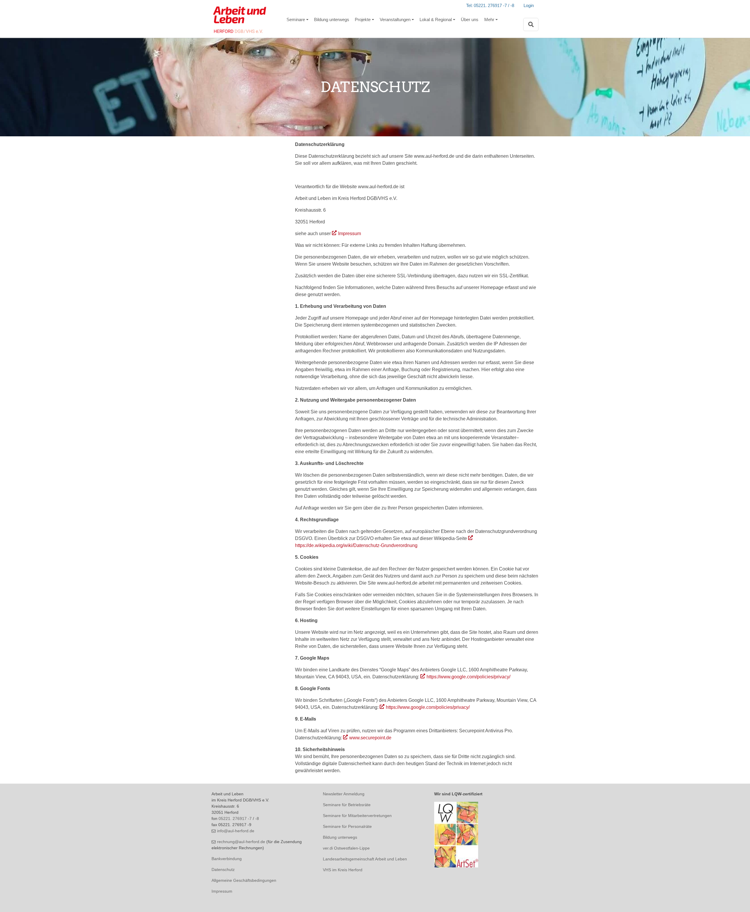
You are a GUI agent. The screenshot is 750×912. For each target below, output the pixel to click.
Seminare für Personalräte (347, 826)
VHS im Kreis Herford (342, 869)
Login (529, 5)
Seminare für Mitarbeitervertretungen (357, 815)
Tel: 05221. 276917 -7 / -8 (490, 5)
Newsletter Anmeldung (343, 794)
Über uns (469, 19)
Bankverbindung (227, 858)
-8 (257, 818)
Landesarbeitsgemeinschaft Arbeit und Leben (365, 859)
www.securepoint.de (370, 737)
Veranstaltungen (395, 19)
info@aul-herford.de (235, 830)
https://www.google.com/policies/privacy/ (468, 676)
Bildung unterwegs (331, 19)
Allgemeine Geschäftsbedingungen (244, 880)
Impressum (349, 233)
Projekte (363, 19)
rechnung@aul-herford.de (241, 841)
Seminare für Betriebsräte (347, 804)
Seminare (296, 19)
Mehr (489, 19)
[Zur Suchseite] (530, 24)
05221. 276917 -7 (235, 818)
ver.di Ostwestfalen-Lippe (346, 848)
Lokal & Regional (436, 19)
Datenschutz (223, 869)
